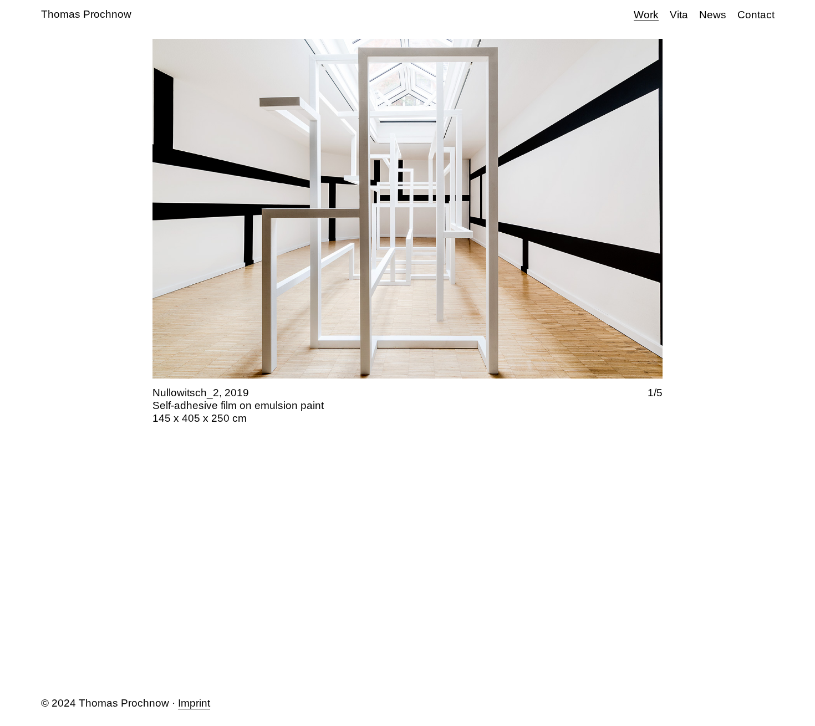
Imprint (194, 703)
